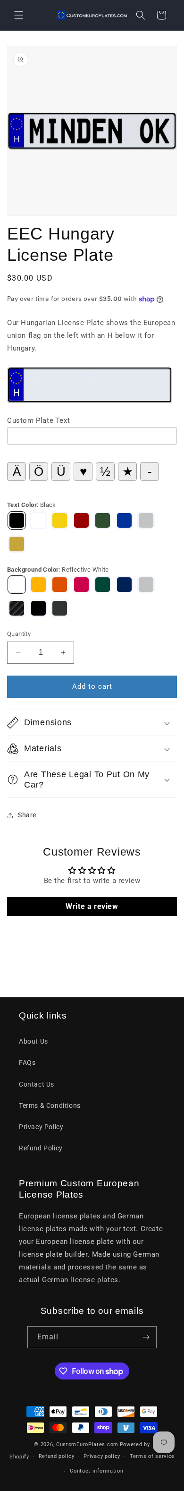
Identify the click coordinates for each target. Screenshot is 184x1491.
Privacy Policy (41, 1127)
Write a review (92, 906)
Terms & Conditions (50, 1105)
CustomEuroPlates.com (87, 1444)
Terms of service (152, 1456)
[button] (18, 15)
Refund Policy (41, 1148)
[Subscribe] (145, 1337)
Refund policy (57, 1456)
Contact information (96, 1471)
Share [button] (27, 815)
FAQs (27, 1062)
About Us (33, 1041)
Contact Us (36, 1084)
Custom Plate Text (38, 420)
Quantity (19, 633)
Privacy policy (102, 1456)
